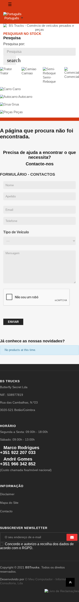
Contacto (6, 511)
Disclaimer (7, 494)
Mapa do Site (9, 502)
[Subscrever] (71, 537)
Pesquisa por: (14, 44)
